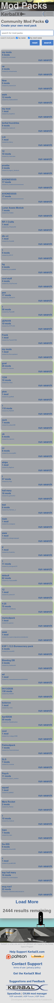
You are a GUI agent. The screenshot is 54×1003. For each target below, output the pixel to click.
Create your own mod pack (19, 25)
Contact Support (27, 963)
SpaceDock (14, 993)
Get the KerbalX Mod (27, 973)
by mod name (36, 38)
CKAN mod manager (35, 993)
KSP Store (39, 996)
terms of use (19, 967)
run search (45, 60)
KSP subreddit (16, 996)
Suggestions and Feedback (27, 981)
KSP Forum (29, 996)
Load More (27, 901)
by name (22, 38)
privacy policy (34, 967)
